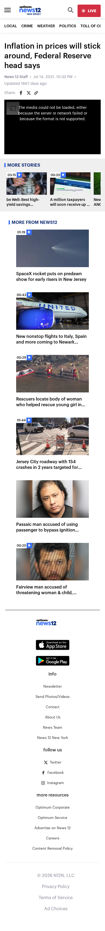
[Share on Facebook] (21, 93)
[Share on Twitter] (28, 93)
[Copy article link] (36, 93)
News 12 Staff (16, 77)
